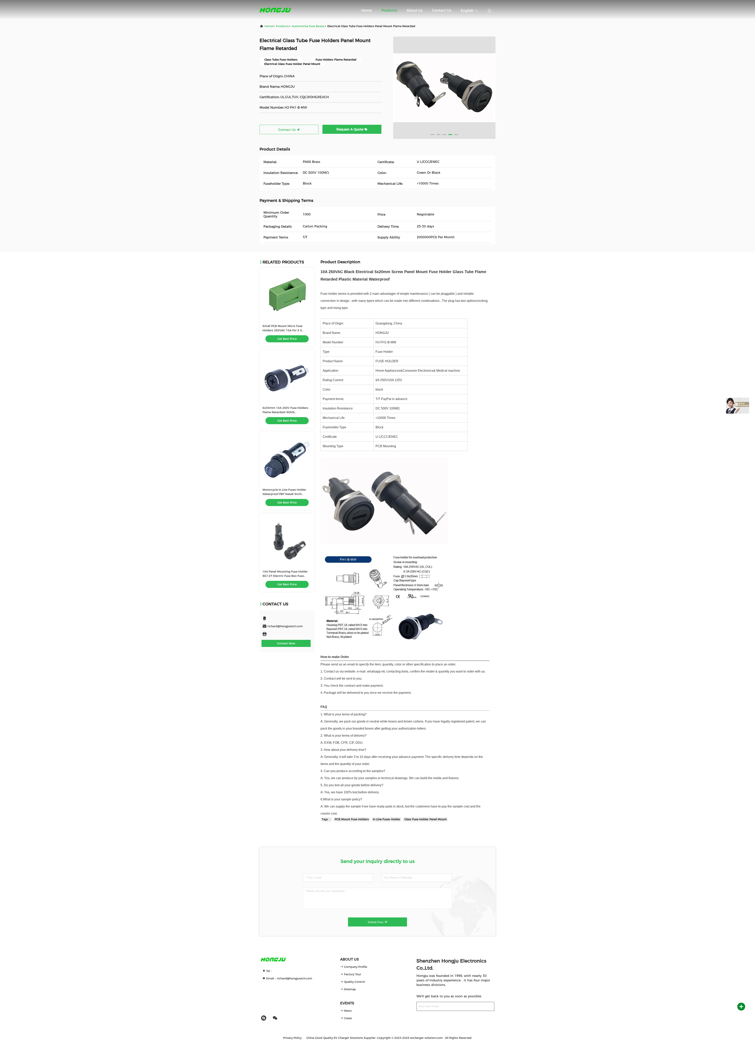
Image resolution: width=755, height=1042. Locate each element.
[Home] (275, 10)
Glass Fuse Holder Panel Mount (425, 819)
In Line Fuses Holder (386, 819)
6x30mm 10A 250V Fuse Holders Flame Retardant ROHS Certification (285, 412)
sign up (484, 1006)
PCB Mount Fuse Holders (352, 819)
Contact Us (441, 10)
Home (366, 10)
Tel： (269, 971)
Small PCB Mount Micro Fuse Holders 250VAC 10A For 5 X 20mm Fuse (282, 330)
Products (389, 10)
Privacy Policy (292, 1038)
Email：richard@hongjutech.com (288, 978)
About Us (414, 10)
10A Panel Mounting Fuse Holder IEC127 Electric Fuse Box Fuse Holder (285, 576)
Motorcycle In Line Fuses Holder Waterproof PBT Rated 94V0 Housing (284, 494)
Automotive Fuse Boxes (308, 26)
